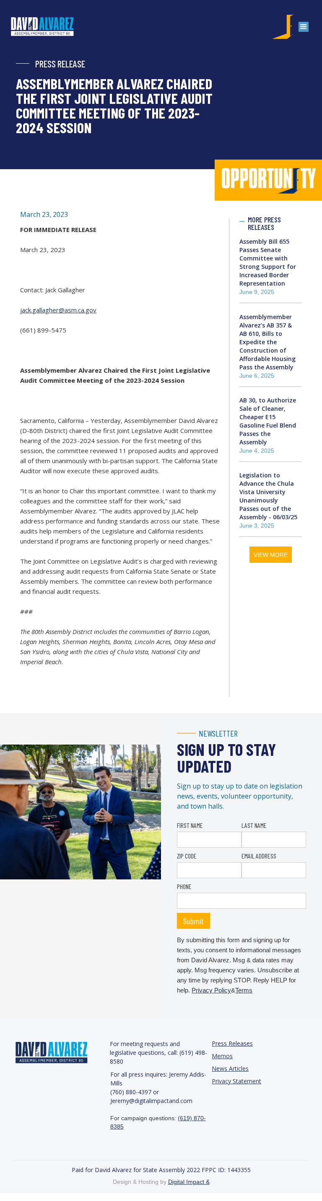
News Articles (230, 1068)
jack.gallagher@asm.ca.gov (58, 310)
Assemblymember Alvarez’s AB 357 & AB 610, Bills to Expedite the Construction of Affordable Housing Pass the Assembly (267, 342)
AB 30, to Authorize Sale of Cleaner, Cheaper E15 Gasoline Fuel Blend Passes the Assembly (267, 421)
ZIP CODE (187, 856)
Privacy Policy (211, 990)
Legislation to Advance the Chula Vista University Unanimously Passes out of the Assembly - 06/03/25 (268, 496)
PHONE (184, 886)
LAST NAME (254, 825)
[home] (50, 27)
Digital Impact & (189, 1181)
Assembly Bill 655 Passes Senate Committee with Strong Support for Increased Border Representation (267, 262)
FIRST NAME (190, 825)
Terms (243, 990)
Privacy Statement (236, 1081)
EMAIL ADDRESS (259, 856)
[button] (303, 27)
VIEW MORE (271, 555)
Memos (222, 1056)
